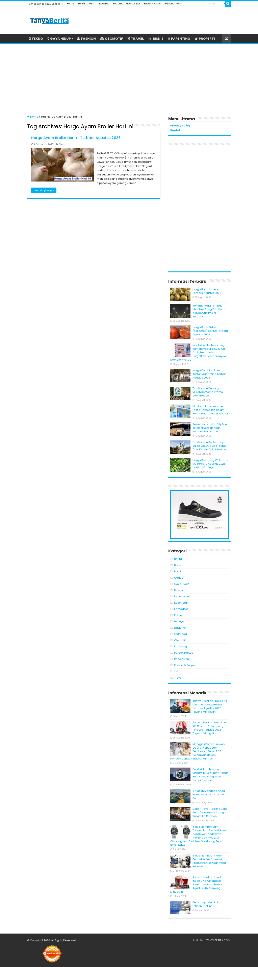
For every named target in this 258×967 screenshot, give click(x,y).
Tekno (178, 671)
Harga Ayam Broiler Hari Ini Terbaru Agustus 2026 (76, 137)
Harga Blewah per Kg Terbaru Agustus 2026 (206, 291)
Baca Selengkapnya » (44, 190)
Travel (178, 678)
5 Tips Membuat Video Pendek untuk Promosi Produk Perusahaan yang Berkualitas (209, 861)
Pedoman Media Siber (126, 3)
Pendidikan (181, 659)
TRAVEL (137, 38)
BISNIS (158, 38)
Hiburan (179, 590)
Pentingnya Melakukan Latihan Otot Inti (207, 904)
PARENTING (180, 38)
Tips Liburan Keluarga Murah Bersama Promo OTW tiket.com (207, 391)
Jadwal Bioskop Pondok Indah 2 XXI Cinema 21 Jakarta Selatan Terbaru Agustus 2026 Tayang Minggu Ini (197, 884)
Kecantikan (181, 596)
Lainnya (179, 621)
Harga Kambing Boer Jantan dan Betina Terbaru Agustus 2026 (209, 374)
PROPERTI (207, 38)
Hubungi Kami (173, 3)
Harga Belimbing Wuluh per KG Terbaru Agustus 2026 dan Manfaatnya (210, 463)
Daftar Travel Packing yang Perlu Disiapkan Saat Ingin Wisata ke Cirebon (210, 812)
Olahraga (180, 634)
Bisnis (62, 144)
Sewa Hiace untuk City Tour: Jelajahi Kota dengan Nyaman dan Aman (210, 427)
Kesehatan (181, 603)
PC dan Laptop (183, 653)
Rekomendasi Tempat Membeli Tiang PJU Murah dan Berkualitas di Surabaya (209, 311)
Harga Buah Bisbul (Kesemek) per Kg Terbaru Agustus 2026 (210, 330)
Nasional (180, 628)
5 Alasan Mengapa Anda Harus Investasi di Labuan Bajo (209, 794)
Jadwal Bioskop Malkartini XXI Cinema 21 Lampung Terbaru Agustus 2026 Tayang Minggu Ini (209, 728)
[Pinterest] (201, 940)
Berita (178, 559)
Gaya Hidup (181, 584)
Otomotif (180, 640)
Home (70, 3)
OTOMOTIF (114, 38)
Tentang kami (86, 3)
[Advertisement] (129, 77)
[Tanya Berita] (49, 20)
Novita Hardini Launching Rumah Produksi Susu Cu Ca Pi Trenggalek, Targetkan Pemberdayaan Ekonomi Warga (199, 352)
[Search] (228, 4)
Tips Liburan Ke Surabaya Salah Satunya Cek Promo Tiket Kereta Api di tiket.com (210, 445)
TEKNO (37, 38)
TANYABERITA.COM (218, 940)
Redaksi (104, 3)
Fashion (179, 571)
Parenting (180, 646)
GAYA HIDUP (60, 38)
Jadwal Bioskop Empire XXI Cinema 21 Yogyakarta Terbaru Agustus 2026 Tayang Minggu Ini (210, 706)
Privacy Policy (152, 3)
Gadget (179, 578)
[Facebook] (193, 940)
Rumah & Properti (185, 665)
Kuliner (178, 615)
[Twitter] (197, 940)
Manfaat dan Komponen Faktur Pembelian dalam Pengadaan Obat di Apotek (210, 409)
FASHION (88, 38)
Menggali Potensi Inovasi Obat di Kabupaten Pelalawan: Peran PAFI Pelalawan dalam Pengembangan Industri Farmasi (197, 751)
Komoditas (181, 609)
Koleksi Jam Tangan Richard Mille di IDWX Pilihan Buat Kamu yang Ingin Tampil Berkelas (210, 774)
